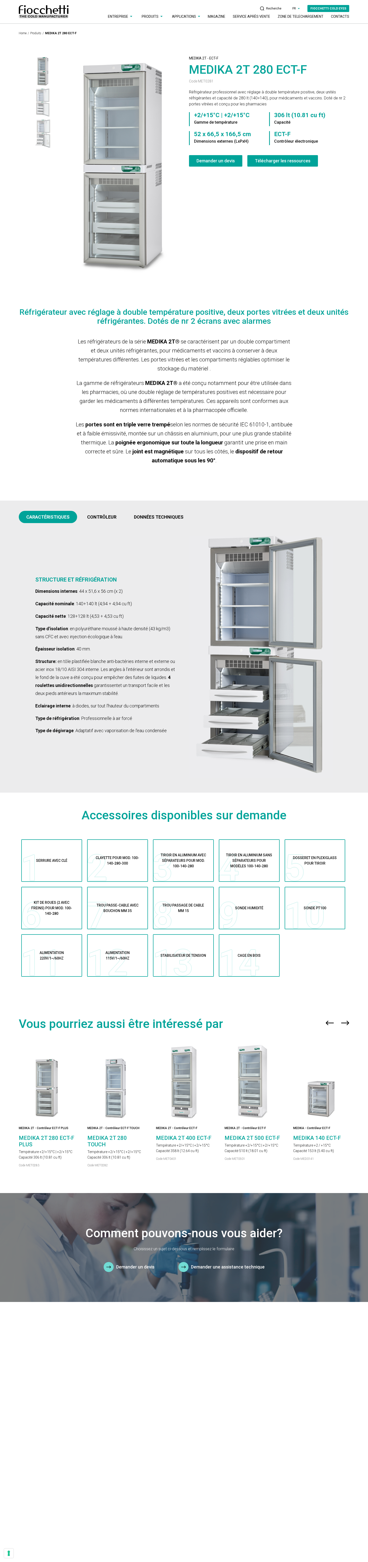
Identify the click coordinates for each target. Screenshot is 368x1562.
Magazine (216, 16)
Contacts (340, 16)
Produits (35, 33)
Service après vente (251, 16)
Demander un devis (216, 160)
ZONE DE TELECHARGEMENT (300, 16)
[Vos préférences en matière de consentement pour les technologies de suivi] (9, 1553)
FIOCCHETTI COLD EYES (328, 8)
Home (23, 33)
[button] (330, 1024)
